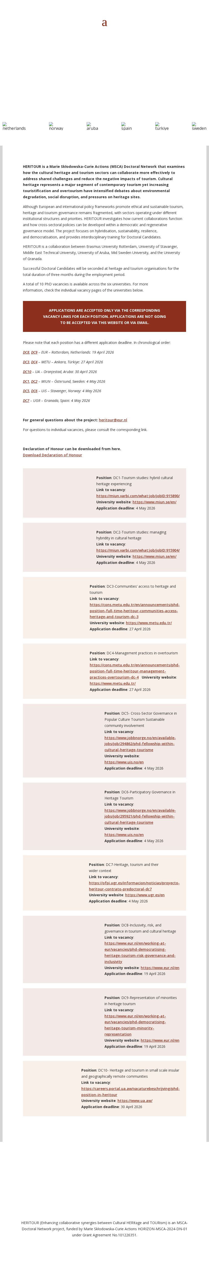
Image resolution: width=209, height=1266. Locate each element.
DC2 (34, 381)
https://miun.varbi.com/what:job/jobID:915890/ (138, 495)
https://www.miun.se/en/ (154, 502)
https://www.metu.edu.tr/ (149, 622)
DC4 (34, 361)
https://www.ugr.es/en (145, 894)
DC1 (26, 381)
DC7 (26, 400)
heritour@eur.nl (113, 419)
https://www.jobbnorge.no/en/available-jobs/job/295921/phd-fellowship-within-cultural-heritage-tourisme (140, 816)
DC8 (26, 352)
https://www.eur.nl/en (160, 967)
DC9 (34, 352)
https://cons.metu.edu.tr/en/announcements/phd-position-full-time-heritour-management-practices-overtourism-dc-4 (135, 671)
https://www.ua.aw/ (134, 1100)
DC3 (26, 361)
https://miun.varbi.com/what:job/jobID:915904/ (138, 550)
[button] (14, 126)
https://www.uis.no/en (124, 762)
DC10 (27, 371)
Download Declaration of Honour (52, 454)
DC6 (34, 390)
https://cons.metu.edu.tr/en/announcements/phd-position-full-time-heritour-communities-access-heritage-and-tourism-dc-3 (135, 610)
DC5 (26, 390)
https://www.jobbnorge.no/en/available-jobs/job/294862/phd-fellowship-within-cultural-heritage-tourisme (140, 743)
